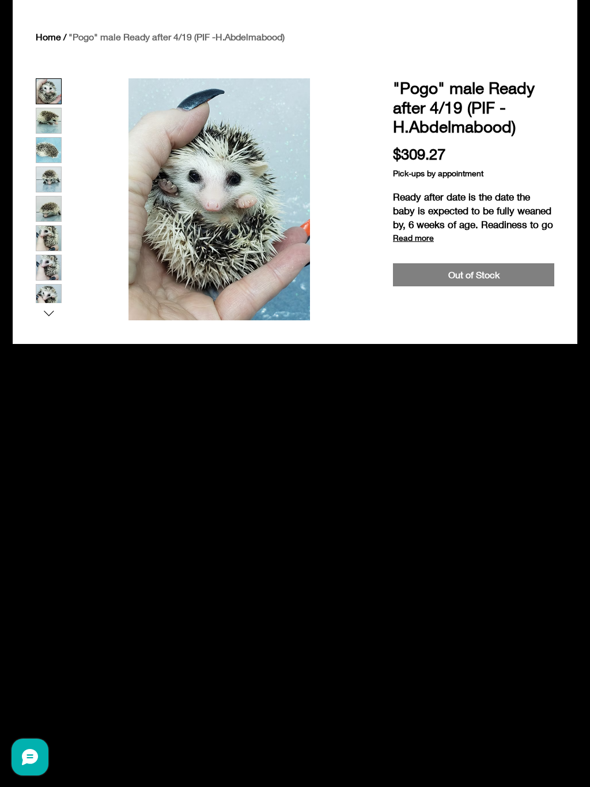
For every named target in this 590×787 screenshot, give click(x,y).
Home (48, 36)
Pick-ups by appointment (438, 173)
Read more (413, 238)
